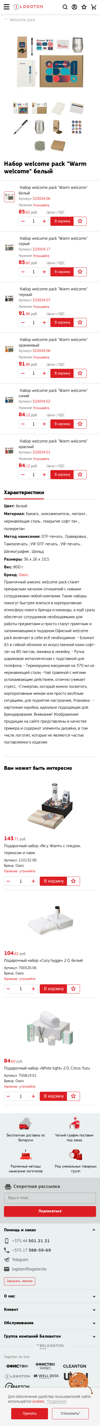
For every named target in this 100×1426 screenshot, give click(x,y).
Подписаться (50, 1211)
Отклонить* (70, 1414)
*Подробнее (56, 1401)
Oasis (23, 575)
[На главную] (28, 7)
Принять (30, 1414)
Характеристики (24, 492)
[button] (84, 7)
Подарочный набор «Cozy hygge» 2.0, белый (43, 960)
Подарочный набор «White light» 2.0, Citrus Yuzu (47, 1068)
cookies (38, 1401)
